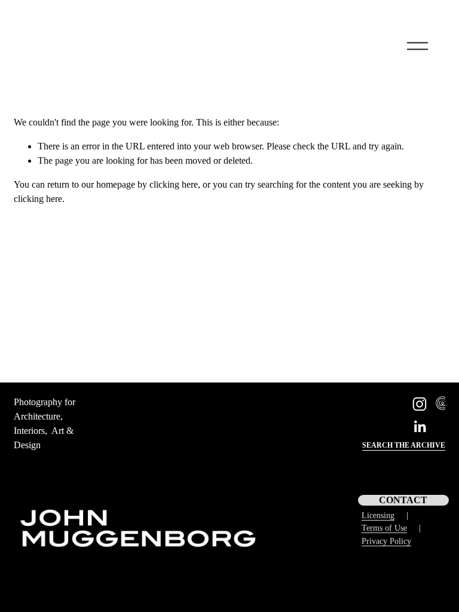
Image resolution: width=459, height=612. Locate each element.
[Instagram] (419, 404)
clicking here (173, 184)
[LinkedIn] (419, 427)
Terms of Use (384, 528)
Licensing (378, 515)
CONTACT (403, 500)
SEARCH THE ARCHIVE (403, 445)
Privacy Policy (386, 541)
